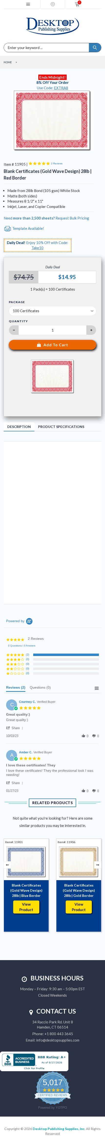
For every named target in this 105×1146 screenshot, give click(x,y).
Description (19, 427)
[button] (15, 728)
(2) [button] (27, 654)
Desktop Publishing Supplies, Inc (58, 1129)
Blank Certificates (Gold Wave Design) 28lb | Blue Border (26, 890)
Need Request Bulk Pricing (46, 218)
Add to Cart (55, 344)
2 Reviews (57, 163)
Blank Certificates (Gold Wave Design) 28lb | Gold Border (79, 890)
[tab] (15, 688)
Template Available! (27, 228)
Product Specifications (61, 427)
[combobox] (30, 47)
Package (17, 302)
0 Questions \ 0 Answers (21, 645)
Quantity (18, 321)
